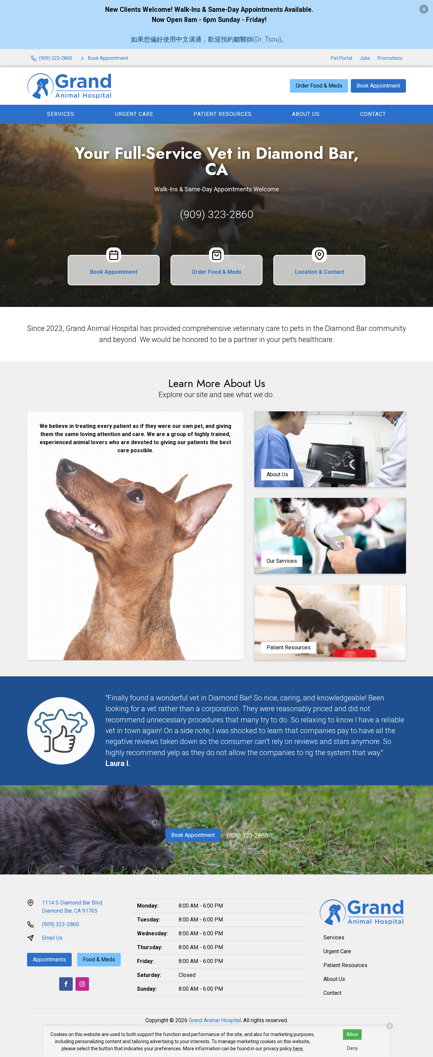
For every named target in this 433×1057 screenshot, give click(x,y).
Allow (352, 1034)
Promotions (390, 58)
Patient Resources (222, 114)
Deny (352, 1048)
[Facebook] (66, 984)
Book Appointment (378, 85)
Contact (373, 114)
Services (60, 114)
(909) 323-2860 (216, 214)
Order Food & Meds (319, 85)
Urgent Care (134, 114)
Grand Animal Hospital (215, 1020)
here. (298, 1048)
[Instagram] (82, 984)
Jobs (365, 58)
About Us (306, 114)
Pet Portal (341, 58)
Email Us (52, 938)
